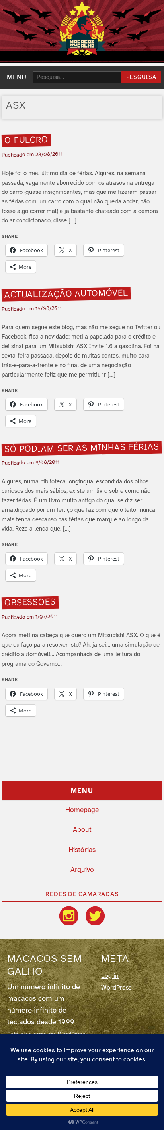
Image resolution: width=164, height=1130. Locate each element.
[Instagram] (68, 915)
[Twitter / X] (95, 915)
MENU (16, 77)
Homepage (82, 810)
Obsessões (30, 603)
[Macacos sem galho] (82, 28)
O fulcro (26, 140)
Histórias (82, 850)
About (82, 829)
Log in (110, 976)
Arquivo (82, 869)
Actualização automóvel (66, 294)
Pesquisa (141, 77)
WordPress (116, 987)
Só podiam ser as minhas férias (81, 448)
